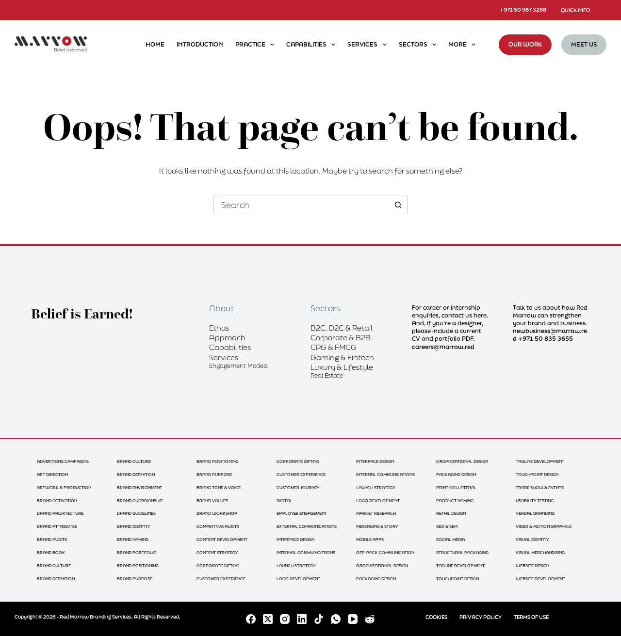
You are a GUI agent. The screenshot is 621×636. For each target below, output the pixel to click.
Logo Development (298, 578)
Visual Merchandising (540, 552)
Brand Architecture (60, 513)
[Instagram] (285, 619)
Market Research (376, 513)
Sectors (413, 44)
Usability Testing (535, 500)
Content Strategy (217, 552)
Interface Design (295, 539)
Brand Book (51, 552)
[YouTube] (353, 619)
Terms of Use (531, 617)
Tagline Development (460, 565)
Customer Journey (298, 487)
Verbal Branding (535, 513)
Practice (250, 44)
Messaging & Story (377, 526)
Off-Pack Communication (385, 552)
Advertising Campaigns (63, 461)
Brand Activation (57, 500)
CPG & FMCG (333, 347)
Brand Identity (133, 526)
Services (362, 44)
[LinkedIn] (302, 619)
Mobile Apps (370, 539)
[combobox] (301, 204)
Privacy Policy (480, 617)
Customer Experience (220, 578)
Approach (227, 337)
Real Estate (326, 375)
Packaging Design (376, 578)
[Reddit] (370, 619)
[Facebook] (251, 619)
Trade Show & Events (540, 487)
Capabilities (306, 44)
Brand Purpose (134, 578)
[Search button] (398, 204)
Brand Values (212, 500)
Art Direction (52, 474)
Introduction (200, 44)
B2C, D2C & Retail (341, 328)
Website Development (540, 578)
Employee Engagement (302, 513)
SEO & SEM (447, 526)
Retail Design (451, 513)
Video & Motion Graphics (544, 526)
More (457, 44)
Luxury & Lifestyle (341, 367)
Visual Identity (532, 539)
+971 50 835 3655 (545, 338)
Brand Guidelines (136, 513)
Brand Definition (56, 578)
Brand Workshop (216, 513)
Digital (284, 500)
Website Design (532, 565)
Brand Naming (132, 539)
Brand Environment (139, 487)
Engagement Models (238, 366)
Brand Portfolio (137, 552)
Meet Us (584, 44)
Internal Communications (306, 552)
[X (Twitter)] (268, 619)
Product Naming (455, 500)
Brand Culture (54, 565)
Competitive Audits (217, 526)
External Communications (307, 526)
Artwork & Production (64, 487)
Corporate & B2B (340, 337)
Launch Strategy (296, 565)
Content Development (221, 539)
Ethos (219, 328)
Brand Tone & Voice (218, 487)
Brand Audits (52, 539)
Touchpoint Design (457, 578)
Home (155, 44)
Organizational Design (382, 565)
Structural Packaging (462, 552)
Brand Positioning (138, 565)
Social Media (450, 539)
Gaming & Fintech (342, 357)
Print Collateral (456, 487)
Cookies (436, 617)
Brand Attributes (57, 526)
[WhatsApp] (336, 619)
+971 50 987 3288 (523, 9)
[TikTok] (319, 619)
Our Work (525, 44)
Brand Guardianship (140, 500)
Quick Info (575, 10)
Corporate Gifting (217, 565)
